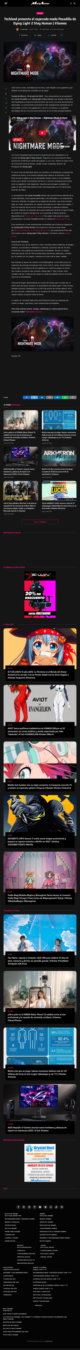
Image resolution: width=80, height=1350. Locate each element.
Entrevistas (8, 1285)
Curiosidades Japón (49, 1250)
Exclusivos (8, 1267)
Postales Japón (47, 1253)
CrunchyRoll (10, 1225)
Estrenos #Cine (39, 1282)
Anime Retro (10, 1241)
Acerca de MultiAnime (12, 1322)
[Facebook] (6, 89)
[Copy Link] (6, 112)
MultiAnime (8, 1308)
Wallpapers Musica (25, 1263)
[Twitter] (6, 93)
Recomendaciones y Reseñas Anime (19, 1219)
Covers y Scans (11, 1238)
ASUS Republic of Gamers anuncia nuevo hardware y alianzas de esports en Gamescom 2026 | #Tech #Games (19, 471)
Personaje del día (11, 1282)
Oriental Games (46, 1222)
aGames (40, 13)
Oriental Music (23, 1257)
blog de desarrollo (62, 219)
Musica (20, 1245)
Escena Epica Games (48, 1234)
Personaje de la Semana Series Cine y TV (50, 1285)
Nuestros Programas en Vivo (15, 1331)
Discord (17, 230)
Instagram (37, 230)
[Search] (74, 3)
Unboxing (7, 1295)
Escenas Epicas (10, 1291)
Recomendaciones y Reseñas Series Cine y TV (52, 1272)
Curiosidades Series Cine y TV (45, 1276)
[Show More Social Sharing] (62, 35)
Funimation (10, 1234)
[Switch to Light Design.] (71, 3)
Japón (43, 1245)
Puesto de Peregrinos (34, 216)
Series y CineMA (39, 1267)
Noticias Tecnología (42, 1295)
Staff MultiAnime (10, 1335)
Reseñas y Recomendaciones (15, 1272)
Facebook (25, 230)
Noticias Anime (11, 1214)
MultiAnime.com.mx (34, 312)
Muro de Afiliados (10, 1325)
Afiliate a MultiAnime (12, 1328)
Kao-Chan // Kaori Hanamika (15, 1314)
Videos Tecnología (41, 1301)
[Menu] (6, 3)
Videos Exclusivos (11, 1269)
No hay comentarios (58, 29)
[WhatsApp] (6, 107)
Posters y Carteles (41, 1291)
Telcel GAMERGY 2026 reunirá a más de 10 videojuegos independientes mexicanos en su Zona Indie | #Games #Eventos (59, 506)
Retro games (45, 1241)
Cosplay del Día (10, 1288)
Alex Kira (25, 29)
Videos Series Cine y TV (43, 1288)
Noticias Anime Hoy (13, 1215)
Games (42, 1214)
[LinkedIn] (6, 98)
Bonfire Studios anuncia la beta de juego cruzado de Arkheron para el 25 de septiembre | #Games (57, 471)
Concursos (8, 1276)
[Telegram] (6, 103)
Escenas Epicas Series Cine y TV (46, 1279)
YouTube (46, 230)
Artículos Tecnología (42, 1298)
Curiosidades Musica (26, 1253)
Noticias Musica (24, 1247)
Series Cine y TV (40, 1269)
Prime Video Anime (12, 1231)
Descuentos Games (48, 1225)
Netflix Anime (11, 1228)
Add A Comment (40, 522)
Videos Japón (46, 1257)
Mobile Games (45, 1219)
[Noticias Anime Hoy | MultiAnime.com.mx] (40, 3)
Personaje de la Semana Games (53, 1231)
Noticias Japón (47, 1247)
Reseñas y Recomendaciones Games (55, 1238)
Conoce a (21, 1250)
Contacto (7, 1310)
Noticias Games (46, 1215)
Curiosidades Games (48, 1228)
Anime (10, 668)
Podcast (38, 1305)
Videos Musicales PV (26, 1260)
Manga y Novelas (12, 1222)
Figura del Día (9, 1279)
